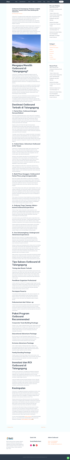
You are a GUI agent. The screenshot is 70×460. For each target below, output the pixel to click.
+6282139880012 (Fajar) (26, 419)
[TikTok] (34, 445)
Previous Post (10, 427)
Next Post (43, 427)
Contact (53, 1)
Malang (51, 49)
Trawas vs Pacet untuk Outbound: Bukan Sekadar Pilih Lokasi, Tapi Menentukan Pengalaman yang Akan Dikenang (56, 17)
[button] (25, 1)
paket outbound (28, 416)
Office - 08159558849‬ (52, 442)
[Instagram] (31, 445)
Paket (34, 1)
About (29, 1)
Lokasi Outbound (22, 1)
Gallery (48, 1)
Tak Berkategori (53, 59)
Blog (44, 1)
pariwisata (52, 53)
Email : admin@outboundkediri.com (55, 444)
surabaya (51, 57)
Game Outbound (53, 45)
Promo (51, 55)
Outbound (52, 51)
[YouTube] (37, 445)
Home (16, 1)
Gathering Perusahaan (54, 47)
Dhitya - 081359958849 (53, 441)
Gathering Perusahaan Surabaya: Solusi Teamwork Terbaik (55, 24)
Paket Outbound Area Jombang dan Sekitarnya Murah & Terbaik (56, 9)
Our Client (39, 1)
